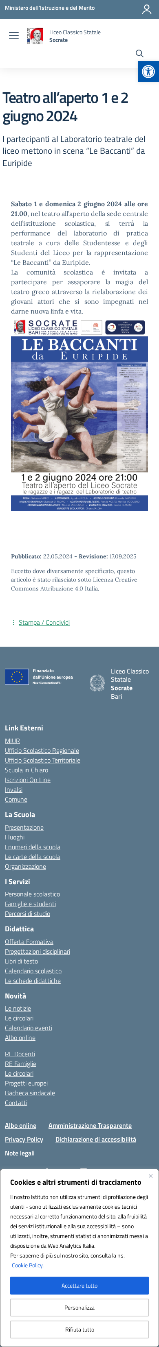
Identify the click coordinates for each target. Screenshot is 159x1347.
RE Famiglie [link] (20, 1063)
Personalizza (79, 1307)
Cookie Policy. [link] (28, 1265)
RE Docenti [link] (20, 1054)
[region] (79, 1258)
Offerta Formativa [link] (29, 941)
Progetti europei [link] (26, 1083)
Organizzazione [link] (25, 866)
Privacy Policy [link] (24, 1139)
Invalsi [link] (13, 789)
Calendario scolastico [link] (33, 971)
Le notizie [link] (18, 1008)
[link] (148, 71)
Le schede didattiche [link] (33, 980)
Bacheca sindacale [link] (30, 1093)
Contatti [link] (16, 1102)
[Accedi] (146, 9)
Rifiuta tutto (79, 1329)
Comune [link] (16, 799)
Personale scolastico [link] (32, 894)
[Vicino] (150, 1176)
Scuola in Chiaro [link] (26, 770)
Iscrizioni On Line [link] (28, 780)
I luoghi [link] (14, 837)
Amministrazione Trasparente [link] (90, 1125)
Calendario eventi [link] (28, 1028)
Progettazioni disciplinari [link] (37, 951)
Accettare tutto (79, 1285)
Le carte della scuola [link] (32, 856)
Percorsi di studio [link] (27, 913)
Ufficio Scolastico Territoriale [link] (42, 760)
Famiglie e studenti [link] (30, 904)
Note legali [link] (20, 1153)
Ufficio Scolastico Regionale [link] (42, 750)
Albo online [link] (20, 1037)
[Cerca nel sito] (139, 54)
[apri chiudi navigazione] (14, 36)
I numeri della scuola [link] (32, 847)
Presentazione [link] (24, 827)
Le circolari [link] (19, 1018)
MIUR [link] (12, 740)
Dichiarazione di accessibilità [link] (95, 1139)
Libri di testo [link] (21, 961)
